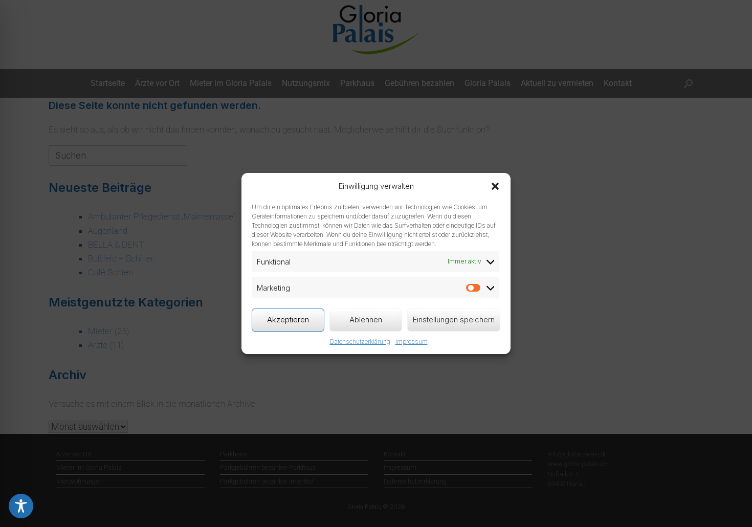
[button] (495, 186)
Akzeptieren (288, 319)
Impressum (411, 341)
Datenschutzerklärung (360, 341)
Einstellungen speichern (454, 319)
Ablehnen (365, 319)
